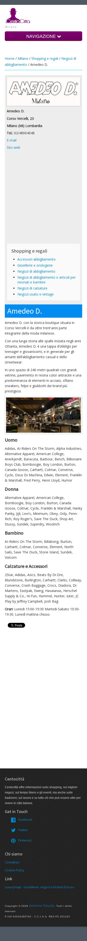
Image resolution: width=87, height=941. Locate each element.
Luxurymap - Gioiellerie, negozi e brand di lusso (39, 887)
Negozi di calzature (32, 288)
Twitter (23, 830)
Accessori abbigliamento (36, 259)
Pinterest (24, 840)
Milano (23, 58)
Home (9, 58)
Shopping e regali (44, 58)
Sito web (13, 147)
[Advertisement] (43, 198)
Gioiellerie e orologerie (35, 265)
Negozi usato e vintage (35, 294)
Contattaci (12, 862)
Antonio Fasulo (41, 905)
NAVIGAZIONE (41, 36)
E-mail (11, 140)
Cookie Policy (14, 870)
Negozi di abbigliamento (36, 271)
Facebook (25, 819)
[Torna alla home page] (18, 15)
